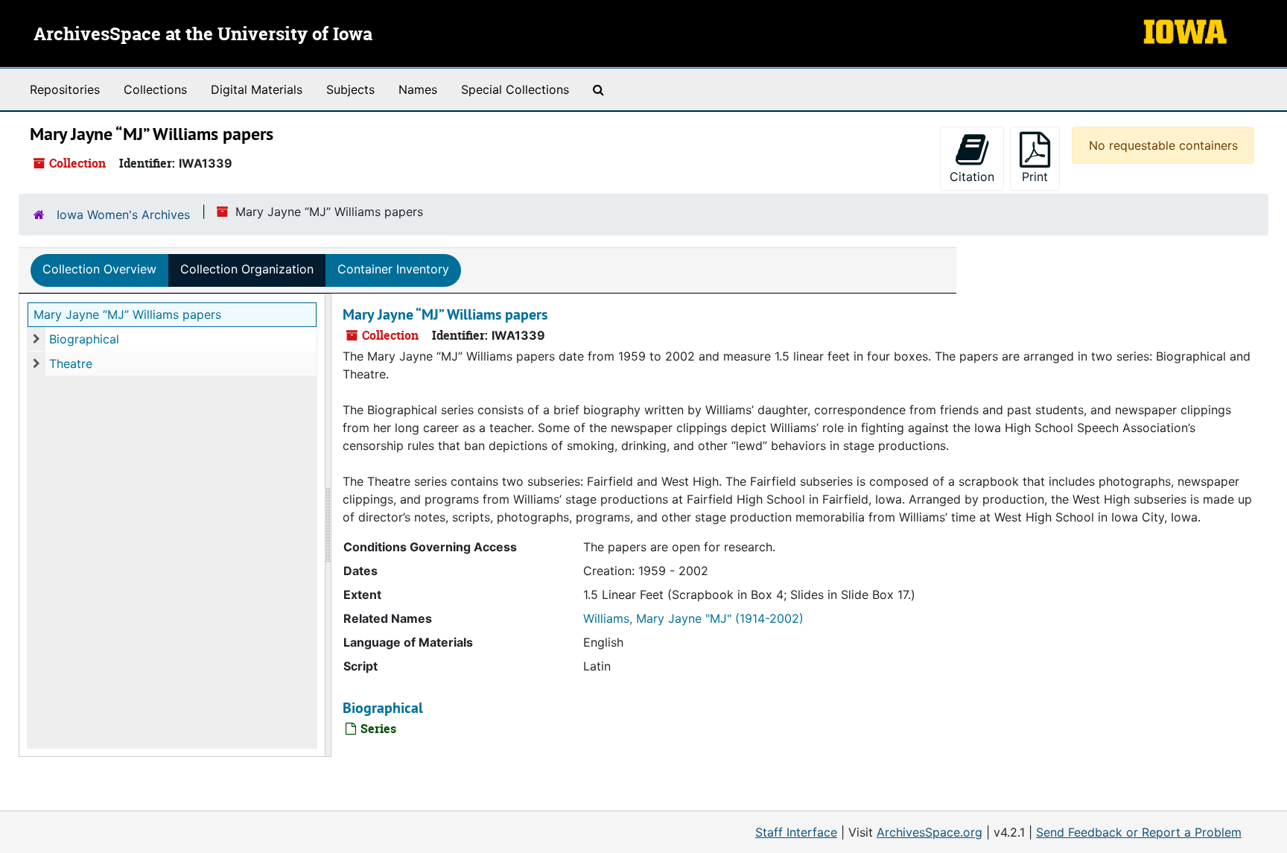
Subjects (350, 89)
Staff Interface (796, 832)
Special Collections (515, 89)
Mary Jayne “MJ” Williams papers (127, 314)
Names (417, 89)
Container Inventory (393, 268)
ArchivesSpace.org (929, 832)
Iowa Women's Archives (123, 214)
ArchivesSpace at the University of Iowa (203, 35)
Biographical (84, 339)
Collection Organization (247, 268)
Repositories (65, 89)
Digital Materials (256, 89)
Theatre (70, 363)
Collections (155, 89)
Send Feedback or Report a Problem (1139, 832)
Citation (972, 176)
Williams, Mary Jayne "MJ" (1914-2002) (693, 618)
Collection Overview (99, 268)
